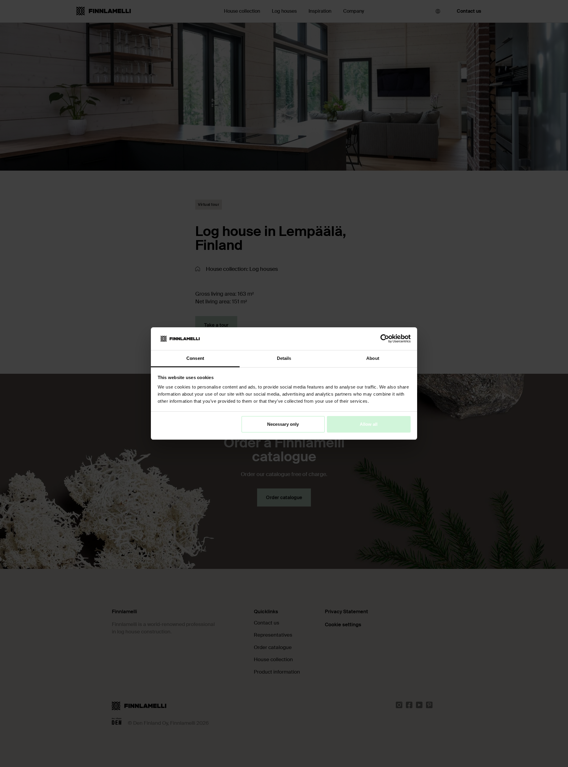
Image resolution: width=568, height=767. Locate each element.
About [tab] (372, 358)
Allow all (368, 424)
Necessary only (283, 424)
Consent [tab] (195, 358)
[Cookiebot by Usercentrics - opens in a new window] (385, 338)
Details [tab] (284, 358)
